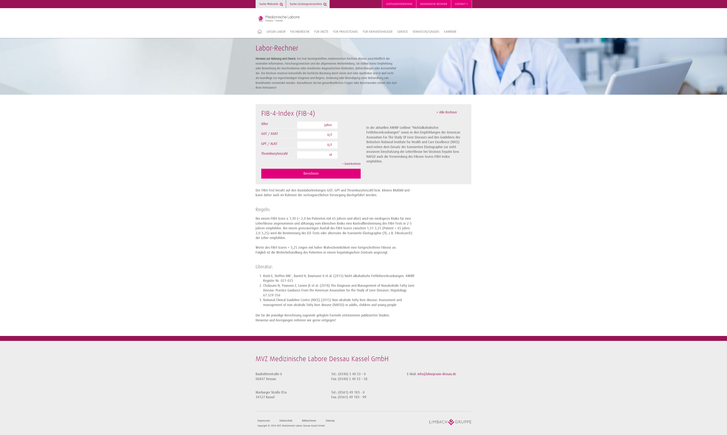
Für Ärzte (321, 32)
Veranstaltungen (426, 32)
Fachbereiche (300, 32)
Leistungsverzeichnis (399, 4)
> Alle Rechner (446, 112)
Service (402, 32)
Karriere (450, 32)
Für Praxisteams (345, 32)
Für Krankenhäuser (377, 32)
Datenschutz (286, 420)
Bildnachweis (309, 420)
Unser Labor (276, 32)
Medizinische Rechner (433, 4)
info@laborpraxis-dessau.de (436, 374)
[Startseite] (279, 18)
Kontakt (460, 4)
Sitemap (330, 420)
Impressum (263, 420)
